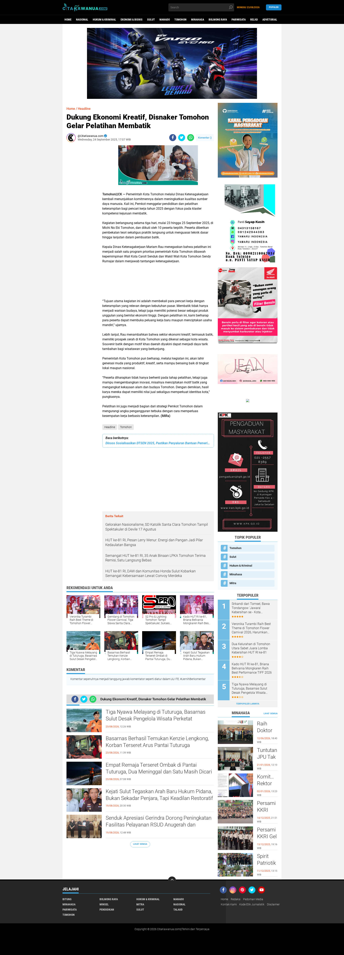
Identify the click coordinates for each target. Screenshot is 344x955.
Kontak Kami (229, 904)
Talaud (178, 909)
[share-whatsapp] (190, 137)
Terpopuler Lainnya (247, 703)
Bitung (67, 899)
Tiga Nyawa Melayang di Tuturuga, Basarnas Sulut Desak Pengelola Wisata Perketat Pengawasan (155, 718)
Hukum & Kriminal (104, 19)
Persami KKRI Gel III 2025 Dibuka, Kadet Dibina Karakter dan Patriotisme (267, 837)
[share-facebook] (172, 137)
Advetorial (269, 19)
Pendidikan (107, 909)
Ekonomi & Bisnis (132, 19)
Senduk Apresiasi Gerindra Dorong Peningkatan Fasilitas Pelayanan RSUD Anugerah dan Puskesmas (158, 824)
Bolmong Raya (218, 19)
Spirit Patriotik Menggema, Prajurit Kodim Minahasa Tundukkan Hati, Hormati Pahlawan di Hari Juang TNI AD (267, 863)
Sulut (151, 19)
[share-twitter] (181, 137)
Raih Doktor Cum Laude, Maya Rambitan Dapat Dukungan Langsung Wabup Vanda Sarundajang (267, 731)
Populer (274, 7)
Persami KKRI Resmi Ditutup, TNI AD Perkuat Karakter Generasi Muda (267, 810)
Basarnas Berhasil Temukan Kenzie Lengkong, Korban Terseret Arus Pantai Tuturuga (157, 741)
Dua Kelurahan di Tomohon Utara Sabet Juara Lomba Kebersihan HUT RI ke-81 (251, 648)
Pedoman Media (253, 899)
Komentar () (205, 137)
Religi (254, 19)
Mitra (233, 583)
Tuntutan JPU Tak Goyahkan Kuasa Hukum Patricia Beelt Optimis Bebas (267, 757)
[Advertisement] (78, 205)
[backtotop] (172, 880)
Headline (109, 427)
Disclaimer (273, 904)
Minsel (104, 904)
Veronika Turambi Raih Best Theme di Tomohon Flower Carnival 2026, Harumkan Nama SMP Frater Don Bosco (252, 628)
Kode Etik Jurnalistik (251, 904)
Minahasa (197, 19)
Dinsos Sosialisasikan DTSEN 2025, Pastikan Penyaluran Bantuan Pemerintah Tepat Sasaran (158, 443)
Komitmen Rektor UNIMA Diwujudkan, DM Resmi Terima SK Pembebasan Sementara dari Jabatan (267, 784)
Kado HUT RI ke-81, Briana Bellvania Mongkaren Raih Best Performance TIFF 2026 (252, 668)
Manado (164, 19)
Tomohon (180, 19)
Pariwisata (239, 19)
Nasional (82, 19)
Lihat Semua (140, 844)
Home (67, 19)
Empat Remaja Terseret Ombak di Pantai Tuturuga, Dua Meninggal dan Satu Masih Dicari (159, 768)
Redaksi (235, 899)
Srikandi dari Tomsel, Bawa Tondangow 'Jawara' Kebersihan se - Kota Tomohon (251, 608)
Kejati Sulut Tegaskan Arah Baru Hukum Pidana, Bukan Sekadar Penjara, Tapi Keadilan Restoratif (159, 794)
